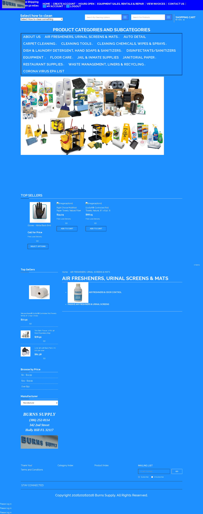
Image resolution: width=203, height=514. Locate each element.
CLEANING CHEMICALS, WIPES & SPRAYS (131, 44)
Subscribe (144, 477)
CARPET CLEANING (39, 44)
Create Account (64, 3)
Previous (23, 229)
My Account (54, 6)
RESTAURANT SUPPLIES (43, 64)
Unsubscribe (159, 477)
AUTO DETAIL (135, 37)
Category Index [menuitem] (65, 465)
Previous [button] (23, 229)
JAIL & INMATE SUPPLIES (98, 57)
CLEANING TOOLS (76, 44)
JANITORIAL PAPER (139, 57)
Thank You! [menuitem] (26, 465)
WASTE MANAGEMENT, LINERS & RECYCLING (106, 64)
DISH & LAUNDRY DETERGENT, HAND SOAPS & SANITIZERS (72, 51)
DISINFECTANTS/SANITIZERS (151, 51)
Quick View (40, 212)
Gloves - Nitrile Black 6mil (39, 225)
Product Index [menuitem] (101, 465)
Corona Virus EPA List (43, 71)
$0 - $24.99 (26, 375)
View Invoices (156, 3)
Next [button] (179, 229)
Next (179, 229)
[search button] (125, 17)
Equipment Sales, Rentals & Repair (120, 3)
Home (46, 3)
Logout (75, 6)
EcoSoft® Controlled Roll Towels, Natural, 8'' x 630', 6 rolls (98, 211)
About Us (32, 37)
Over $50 (25, 386)
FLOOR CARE (61, 57)
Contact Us (176, 3)
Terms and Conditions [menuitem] (32, 469)
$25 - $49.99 (27, 381)
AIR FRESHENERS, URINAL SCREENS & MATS (81, 37)
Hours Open (86, 3)
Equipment (33, 57)
